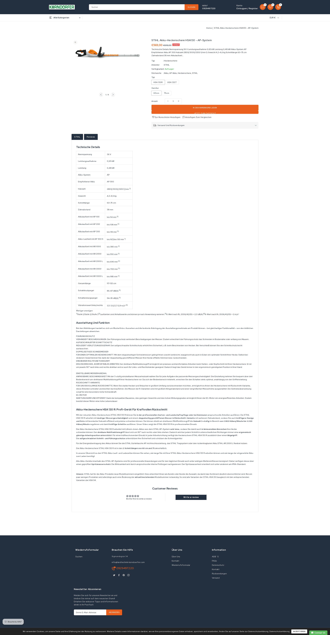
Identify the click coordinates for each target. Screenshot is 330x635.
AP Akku (173, 73)
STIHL (167, 65)
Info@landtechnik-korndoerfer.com (128, 562)
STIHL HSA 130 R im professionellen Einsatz (177, 424)
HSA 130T (172, 82)
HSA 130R (158, 82)
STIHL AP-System (161, 429)
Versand (216, 578)
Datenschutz (218, 565)
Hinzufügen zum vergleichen (198, 117)
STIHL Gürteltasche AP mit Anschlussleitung (145, 443)
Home (209, 28)
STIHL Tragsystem (179, 443)
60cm (156, 93)
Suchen (78, 556)
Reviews (91, 136)
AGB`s (215, 556)
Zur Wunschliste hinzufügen (167, 117)
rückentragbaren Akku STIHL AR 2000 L (215, 443)
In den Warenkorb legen (205, 108)
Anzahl (154, 101)
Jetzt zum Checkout (205, 113)
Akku (166, 73)
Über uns (176, 556)
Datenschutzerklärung (279, 631)
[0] (262, 7)
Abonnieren (114, 612)
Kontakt (175, 561)
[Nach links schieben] (101, 95)
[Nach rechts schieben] (113, 95)
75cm (166, 93)
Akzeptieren (299, 631)
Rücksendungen (219, 573)
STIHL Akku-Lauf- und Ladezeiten (117, 453)
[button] (165, 336)
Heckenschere (170, 61)
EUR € (273, 17)
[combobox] (144, 7)
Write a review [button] (191, 497)
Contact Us (319, 633)
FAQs (214, 561)
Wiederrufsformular (181, 565)
